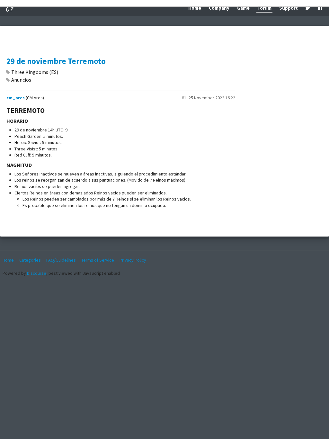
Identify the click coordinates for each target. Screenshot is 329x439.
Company (219, 8)
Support (288, 8)
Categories (30, 260)
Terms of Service (97, 260)
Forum (264, 8)
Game (243, 7)
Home (194, 8)
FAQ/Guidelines (61, 260)
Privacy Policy (133, 260)
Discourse (36, 273)
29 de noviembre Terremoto (56, 61)
